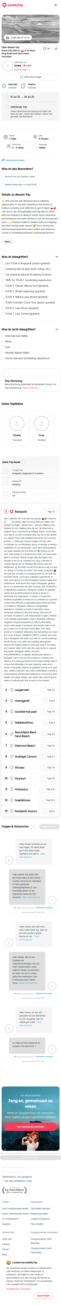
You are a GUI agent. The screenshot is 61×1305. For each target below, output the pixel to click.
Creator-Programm (40, 1218)
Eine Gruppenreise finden (15, 1208)
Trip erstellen (37, 1223)
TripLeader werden (40, 1208)
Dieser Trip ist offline (30, 1158)
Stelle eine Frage (32, 76)
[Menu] (56, 5)
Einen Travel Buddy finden (15, 1213)
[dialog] (30, 1280)
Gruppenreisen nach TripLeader (41, 1250)
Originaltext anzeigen (44, 907)
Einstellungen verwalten (18, 1288)
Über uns (7, 1238)
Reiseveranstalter (39, 1213)
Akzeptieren (43, 1295)
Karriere (6, 1244)
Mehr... (8, 241)
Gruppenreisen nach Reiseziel (41, 1241)
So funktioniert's (10, 1218)
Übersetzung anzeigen (15, 160)
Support (6, 1223)
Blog (4, 1254)
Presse (5, 1249)
